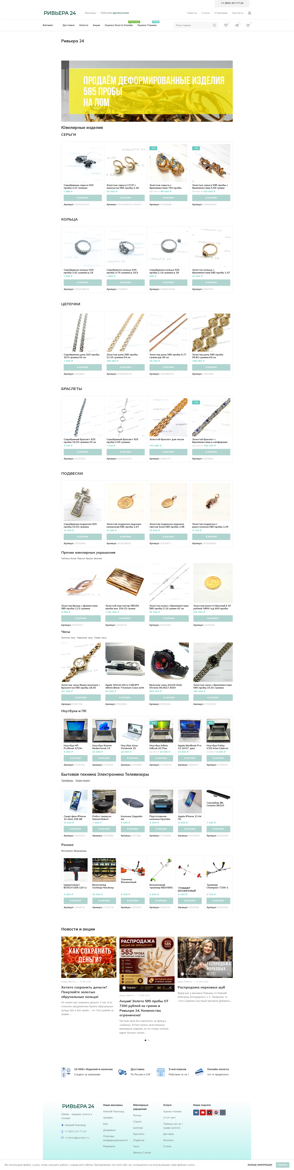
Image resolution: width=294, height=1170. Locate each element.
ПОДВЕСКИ (72, 473)
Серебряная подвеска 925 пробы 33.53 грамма (80, 525)
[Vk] (196, 1112)
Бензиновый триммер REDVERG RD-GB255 (161, 887)
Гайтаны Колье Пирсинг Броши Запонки (81, 558)
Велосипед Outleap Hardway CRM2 (103, 887)
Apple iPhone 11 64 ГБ (189, 818)
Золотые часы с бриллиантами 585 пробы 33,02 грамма (212, 686)
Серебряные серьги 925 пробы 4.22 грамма (79, 186)
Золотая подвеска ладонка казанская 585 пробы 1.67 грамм (124, 526)
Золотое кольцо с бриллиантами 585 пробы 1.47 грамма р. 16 (211, 272)
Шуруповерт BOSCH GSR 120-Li (75, 886)
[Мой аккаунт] (250, 13)
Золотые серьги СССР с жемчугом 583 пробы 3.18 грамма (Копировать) (123, 188)
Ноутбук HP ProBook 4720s (73, 747)
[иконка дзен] (209, 1112)
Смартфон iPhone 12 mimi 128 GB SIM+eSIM (75, 819)
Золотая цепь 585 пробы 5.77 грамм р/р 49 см (167, 356)
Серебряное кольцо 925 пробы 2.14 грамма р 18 (164, 271)
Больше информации (260, 1165)
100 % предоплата (217, 1074)
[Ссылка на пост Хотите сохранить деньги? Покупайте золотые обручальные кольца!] (88, 957)
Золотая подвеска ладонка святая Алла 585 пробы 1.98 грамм (166, 526)
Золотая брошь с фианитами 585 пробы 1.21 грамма (79, 607)
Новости (71, 982)
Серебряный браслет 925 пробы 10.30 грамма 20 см (80, 441)
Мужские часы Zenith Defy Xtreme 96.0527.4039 (165, 686)
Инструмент (67, 850)
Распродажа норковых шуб (201, 987)
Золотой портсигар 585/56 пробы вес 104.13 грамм (122, 607)
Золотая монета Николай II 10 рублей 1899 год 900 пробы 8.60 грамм (212, 608)
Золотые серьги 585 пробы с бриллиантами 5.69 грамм (210, 186)
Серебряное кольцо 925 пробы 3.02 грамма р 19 (79, 271)
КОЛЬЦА (69, 219)
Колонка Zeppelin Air (131, 818)
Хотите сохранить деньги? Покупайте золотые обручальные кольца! (84, 992)
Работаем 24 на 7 (179, 1074)
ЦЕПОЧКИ (70, 304)
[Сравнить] (99, 149)
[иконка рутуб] (216, 1112)
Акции (64, 982)
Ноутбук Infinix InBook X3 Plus (158, 747)
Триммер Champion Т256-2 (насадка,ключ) (217, 887)
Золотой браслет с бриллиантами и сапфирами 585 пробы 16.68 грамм (209, 442)
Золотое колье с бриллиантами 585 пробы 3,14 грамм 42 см (168, 607)
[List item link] (116, 1112)
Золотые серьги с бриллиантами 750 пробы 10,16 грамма (165, 188)
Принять (282, 1165)
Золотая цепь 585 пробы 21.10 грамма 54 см (122, 356)
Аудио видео (82, 780)
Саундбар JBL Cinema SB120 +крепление (215, 805)
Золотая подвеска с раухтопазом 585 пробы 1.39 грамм (210, 526)
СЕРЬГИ (68, 134)
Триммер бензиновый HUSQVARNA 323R (132, 882)
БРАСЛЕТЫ (71, 388)
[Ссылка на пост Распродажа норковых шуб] (205, 957)
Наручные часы (85, 637)
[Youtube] (203, 1112)
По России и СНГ (141, 1074)
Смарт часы (100, 637)
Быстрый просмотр (99, 155)
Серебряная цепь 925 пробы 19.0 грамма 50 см (81, 356)
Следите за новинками (87, 1074)
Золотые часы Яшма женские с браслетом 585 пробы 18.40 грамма (80, 687)
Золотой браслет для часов (166, 439)
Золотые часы (68, 637)
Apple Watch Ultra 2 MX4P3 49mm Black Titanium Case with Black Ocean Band (124, 687)
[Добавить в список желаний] (99, 162)
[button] (65, 91)
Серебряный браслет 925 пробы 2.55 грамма (122, 441)
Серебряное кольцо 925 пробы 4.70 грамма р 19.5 (122, 271)
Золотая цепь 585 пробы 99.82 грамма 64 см (207, 356)
